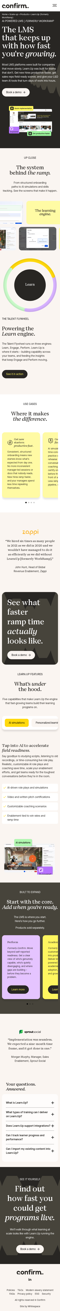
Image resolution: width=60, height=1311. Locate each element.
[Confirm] (15, 5)
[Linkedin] (30, 1278)
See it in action (14, 374)
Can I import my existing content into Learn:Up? (28, 1151)
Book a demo (14, 92)
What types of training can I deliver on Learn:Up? (27, 1114)
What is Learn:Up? (17, 1102)
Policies (11, 1290)
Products (24, 14)
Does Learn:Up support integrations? (28, 1126)
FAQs (12, 1293)
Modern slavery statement (40, 1290)
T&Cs (20, 1290)
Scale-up (14, 14)
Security (46, 1293)
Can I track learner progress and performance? (25, 1137)
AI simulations (17, 722)
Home (5, 14)
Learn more (18, 989)
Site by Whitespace (30, 1306)
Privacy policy (25, 1293)
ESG (37, 1293)
